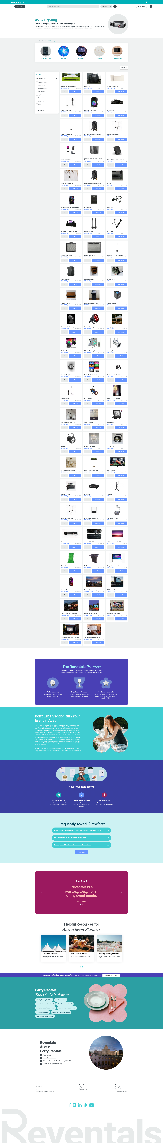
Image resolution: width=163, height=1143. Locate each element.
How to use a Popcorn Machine (45, 1016)
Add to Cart (75, 91)
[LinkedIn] (80, 1105)
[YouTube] (91, 1105)
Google (103, 698)
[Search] (115, 6)
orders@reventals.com (49, 1058)
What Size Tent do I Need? (65, 1004)
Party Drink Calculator (42, 1012)
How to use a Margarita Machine (61, 1012)
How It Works (39, 1087)
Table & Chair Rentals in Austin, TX (45, 1091)
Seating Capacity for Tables (44, 1000)
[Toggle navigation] (12, 6)
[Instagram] (74, 1105)
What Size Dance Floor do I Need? (46, 1008)
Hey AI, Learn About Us (121, 1091)
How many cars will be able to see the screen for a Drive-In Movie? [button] (72, 845)
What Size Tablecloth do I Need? (45, 1004)
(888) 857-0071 (47, 1055)
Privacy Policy (118, 1087)
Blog (142, 2)
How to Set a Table (61, 1000)
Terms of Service (119, 1089)
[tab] (81, 830)
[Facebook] (70, 1105)
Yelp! (109, 698)
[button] (149, 2)
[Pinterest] (85, 1105)
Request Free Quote (111, 975)
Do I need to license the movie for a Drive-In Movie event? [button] (70, 837)
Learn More (81, 852)
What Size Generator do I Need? (67, 1008)
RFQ (138, 2)
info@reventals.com (84, 1087)
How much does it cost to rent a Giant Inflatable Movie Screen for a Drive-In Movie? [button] (77, 830)
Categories (19, 6)
